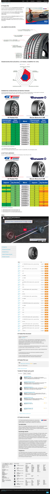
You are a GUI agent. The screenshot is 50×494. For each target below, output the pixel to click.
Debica (26, 469)
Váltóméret (3, 470)
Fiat (32, 480)
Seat (38, 485)
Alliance (27, 464)
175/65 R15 (19, 278)
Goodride (32, 466)
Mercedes (38, 480)
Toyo (43, 466)
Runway (38, 469)
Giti (31, 466)
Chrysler (27, 482)
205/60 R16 (19, 319)
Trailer (44, 483)
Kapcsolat (3, 466)
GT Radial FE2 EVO (27, 376)
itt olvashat (4, 490)
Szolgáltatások (39, 1)
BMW (26, 481)
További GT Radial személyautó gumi (25, 413)
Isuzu (32, 482)
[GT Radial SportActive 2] (21, 388)
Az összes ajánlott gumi (17, 486)
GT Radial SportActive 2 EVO (29, 392)
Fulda (32, 464)
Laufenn (32, 471)
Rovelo (38, 469)
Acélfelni (3, 481)
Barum (26, 466)
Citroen (27, 483)
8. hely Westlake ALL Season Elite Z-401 (20, 484)
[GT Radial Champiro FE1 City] (21, 383)
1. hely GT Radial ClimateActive (20, 465)
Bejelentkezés (46, 1)
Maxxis (38, 465)
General (32, 465)
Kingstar (32, 469)
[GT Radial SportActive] (21, 404)
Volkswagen (44, 483)
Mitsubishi (38, 481)
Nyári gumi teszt (4, 477)
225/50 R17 (19, 321)
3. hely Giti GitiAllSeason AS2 (20, 470)
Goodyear (32, 467)
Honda (32, 481)
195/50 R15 (19, 298)
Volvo (44, 484)
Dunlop (27, 469)
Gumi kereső (4, 469)
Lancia (32, 484)
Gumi (23, 1)
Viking (44, 468)
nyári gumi (23, 337)
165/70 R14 (19, 264)
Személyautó (20, 373)
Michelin (38, 466)
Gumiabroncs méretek (5, 469)
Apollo (26, 465)
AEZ (26, 475)
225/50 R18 (19, 324)
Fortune (27, 471)
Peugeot (38, 483)
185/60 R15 (19, 294)
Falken (26, 470)
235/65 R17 (19, 331)
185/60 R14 (19, 289)
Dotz (32, 476)
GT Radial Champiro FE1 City (29, 381)
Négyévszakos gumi (5, 473)
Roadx (38, 468)
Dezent (32, 475)
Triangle (44, 467)
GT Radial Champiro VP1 (28, 408)
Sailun (38, 470)
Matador (38, 464)
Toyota (44, 482)
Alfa (26, 480)
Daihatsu (27, 484)
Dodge (26, 485)
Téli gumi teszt (4, 476)
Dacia (26, 483)
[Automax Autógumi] (3, 1)
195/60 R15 (19, 310)
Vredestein (44, 469)
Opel (38, 482)
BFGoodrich (27, 466)
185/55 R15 (19, 282)
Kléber (32, 469)
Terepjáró (28, 373)
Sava (38, 471)
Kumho (32, 470)
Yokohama (44, 470)
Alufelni (3, 481)
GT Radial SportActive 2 (28, 387)
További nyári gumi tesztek (22, 368)
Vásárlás (46, 264)
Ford (32, 480)
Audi (26, 480)
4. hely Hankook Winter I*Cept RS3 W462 (20, 473)
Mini (37, 480)
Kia (31, 483)
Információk (32, 1)
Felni (27, 1)
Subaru (44, 481)
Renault (38, 483)
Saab (38, 484)
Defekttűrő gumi (4, 474)
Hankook (32, 468)
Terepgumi (3, 474)
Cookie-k (3, 467)
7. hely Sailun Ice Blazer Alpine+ (20, 481)
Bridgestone (27, 467)
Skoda (44, 480)
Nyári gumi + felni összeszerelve (6, 480)
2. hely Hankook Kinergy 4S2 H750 (20, 468)
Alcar (26, 476)
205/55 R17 (19, 317)
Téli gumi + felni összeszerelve (6, 479)
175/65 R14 (19, 273)
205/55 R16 (19, 314)
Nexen (38, 466)
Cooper (27, 468)
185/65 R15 (19, 296)
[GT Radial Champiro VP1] (21, 409)
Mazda (32, 485)
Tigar (44, 466)
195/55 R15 (19, 303)
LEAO (32, 471)
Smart (44, 480)
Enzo (38, 475)
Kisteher (25, 373)
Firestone (27, 471)
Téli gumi (3, 472)
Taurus (44, 465)
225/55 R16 (19, 326)
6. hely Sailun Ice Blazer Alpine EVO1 (20, 479)
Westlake (44, 469)
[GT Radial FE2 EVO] (21, 377)
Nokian (38, 467)
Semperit (44, 464)
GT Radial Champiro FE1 (28, 397)
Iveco (32, 483)
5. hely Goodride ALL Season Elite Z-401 (20, 475)
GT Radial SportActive (28, 403)
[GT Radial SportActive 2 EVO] (21, 393)
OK (47, 492)
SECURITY (39, 471)
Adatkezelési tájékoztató (5, 466)
